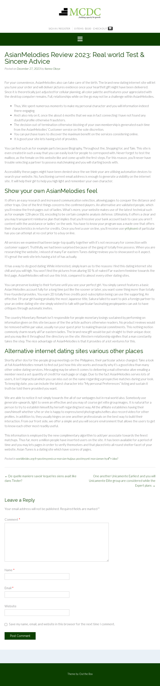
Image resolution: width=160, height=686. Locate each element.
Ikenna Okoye (52, 68)
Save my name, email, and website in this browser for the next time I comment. (62, 624)
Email (9, 588)
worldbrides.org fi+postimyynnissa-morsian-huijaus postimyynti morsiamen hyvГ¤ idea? (67, 458)
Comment (12, 519)
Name (10, 570)
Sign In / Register (59, 28)
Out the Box (86, 674)
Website (10, 606)
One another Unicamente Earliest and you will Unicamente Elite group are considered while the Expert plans (122, 480)
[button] (80, 39)
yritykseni (131, 228)
